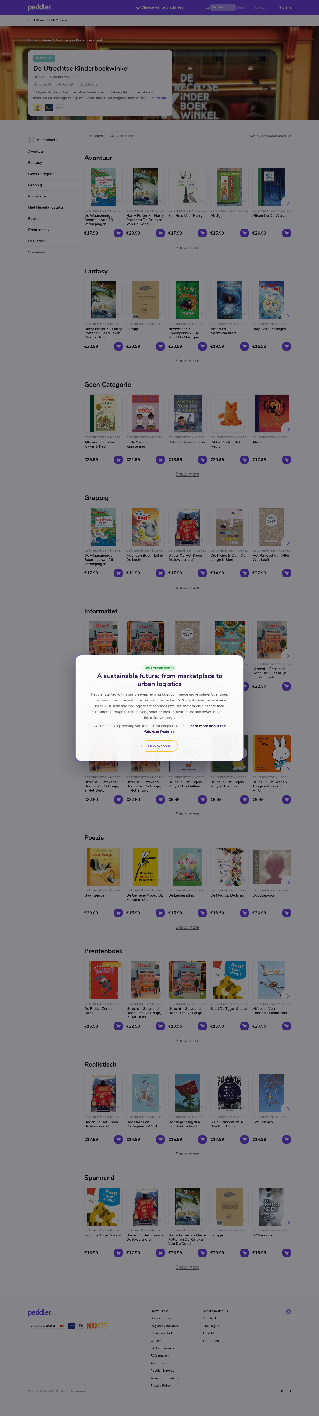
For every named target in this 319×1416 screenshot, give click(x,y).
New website (159, 746)
